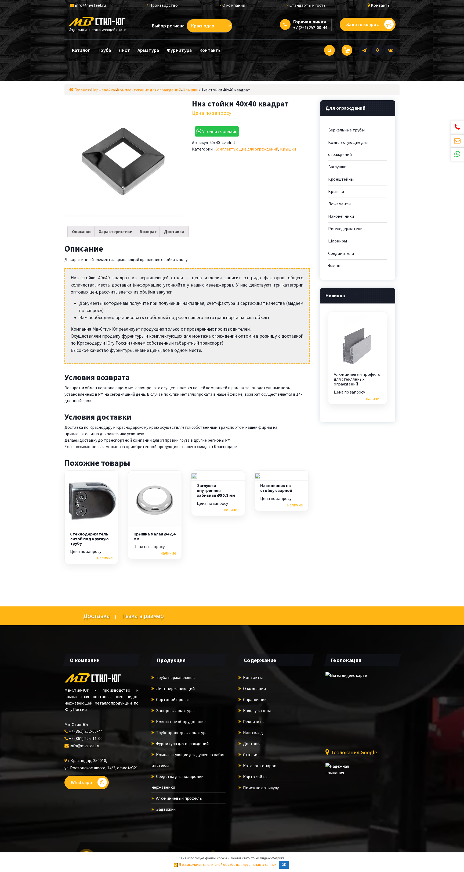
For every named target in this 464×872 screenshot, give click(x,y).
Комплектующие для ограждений (246, 149)
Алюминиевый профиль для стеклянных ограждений (357, 379)
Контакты (380, 5)
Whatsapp (81, 782)
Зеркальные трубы (346, 130)
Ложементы (339, 203)
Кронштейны (341, 179)
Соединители (341, 253)
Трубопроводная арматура (181, 732)
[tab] (81, 231)
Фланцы (335, 265)
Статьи (249, 754)
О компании (233, 5)
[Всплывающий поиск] (329, 50)
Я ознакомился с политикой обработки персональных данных (227, 864)
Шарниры (337, 241)
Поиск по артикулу (260, 787)
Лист (124, 50)
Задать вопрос (362, 24)
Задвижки (165, 809)
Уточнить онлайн (219, 131)
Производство (163, 5)
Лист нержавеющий (175, 688)
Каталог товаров (259, 765)
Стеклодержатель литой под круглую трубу (89, 539)
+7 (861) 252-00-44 (310, 27)
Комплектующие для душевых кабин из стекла (188, 760)
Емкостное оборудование (180, 721)
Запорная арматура (174, 710)
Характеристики (115, 231)
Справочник (254, 699)
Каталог (81, 50)
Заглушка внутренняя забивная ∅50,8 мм (216, 490)
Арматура (148, 50)
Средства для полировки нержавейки (177, 782)
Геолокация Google (354, 752)
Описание (82, 231)
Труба (104, 50)
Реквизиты (253, 721)
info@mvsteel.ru (90, 5)
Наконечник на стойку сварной (276, 488)
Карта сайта (254, 776)
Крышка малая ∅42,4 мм (154, 536)
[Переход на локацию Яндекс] (355, 706)
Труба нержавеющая (175, 677)
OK (284, 864)
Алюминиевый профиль (178, 798)
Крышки (288, 149)
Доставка (174, 231)
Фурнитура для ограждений (182, 743)
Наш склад (252, 732)
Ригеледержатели (345, 228)
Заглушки (337, 166)
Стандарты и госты (308, 5)
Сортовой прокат (172, 699)
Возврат (148, 231)
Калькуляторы (256, 710)
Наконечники (341, 216)
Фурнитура (179, 50)
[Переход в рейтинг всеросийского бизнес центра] (345, 772)
